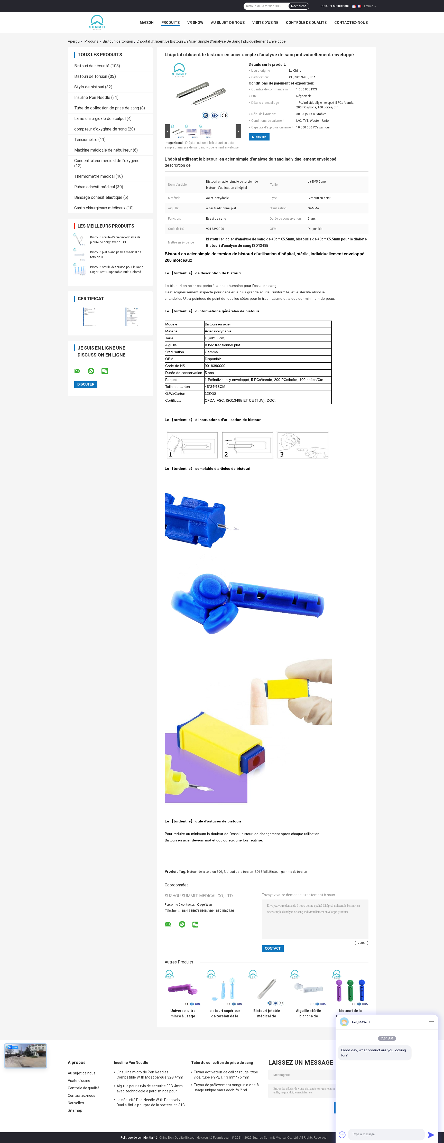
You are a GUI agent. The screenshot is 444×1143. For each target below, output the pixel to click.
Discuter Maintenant (335, 6)
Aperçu (74, 41)
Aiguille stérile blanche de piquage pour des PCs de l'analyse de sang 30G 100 (308, 1013)
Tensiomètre (85, 139)
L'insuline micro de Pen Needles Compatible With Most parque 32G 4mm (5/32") (150, 1075)
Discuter (259, 137)
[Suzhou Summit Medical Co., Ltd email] (80, 371)
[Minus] (431, 1022)
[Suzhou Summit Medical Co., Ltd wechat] (107, 371)
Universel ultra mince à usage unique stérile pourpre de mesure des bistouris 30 (183, 1013)
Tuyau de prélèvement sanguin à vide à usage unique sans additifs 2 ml (226, 1087)
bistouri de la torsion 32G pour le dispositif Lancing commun (350, 1013)
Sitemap (75, 1110)
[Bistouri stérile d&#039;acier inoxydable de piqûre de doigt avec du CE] (79, 239)
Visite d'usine (265, 23)
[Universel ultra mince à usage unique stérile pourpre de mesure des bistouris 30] (183, 988)
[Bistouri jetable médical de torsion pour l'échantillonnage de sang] (266, 988)
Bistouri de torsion (118, 41)
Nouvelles (76, 1103)
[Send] (431, 1134)
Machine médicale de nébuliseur (103, 150)
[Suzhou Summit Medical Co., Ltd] (96, 22)
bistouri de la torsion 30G (204, 872)
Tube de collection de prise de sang (106, 108)
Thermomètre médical (94, 176)
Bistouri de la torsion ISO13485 (246, 872)
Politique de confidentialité (139, 1137)
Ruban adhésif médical (94, 186)
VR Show (195, 23)
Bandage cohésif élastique (98, 197)
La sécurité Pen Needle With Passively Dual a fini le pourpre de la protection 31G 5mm (151, 1103)
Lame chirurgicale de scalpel (100, 118)
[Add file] (342, 1134)
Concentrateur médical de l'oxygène (107, 160)
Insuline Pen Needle (92, 97)
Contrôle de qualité (306, 23)
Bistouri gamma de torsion (288, 872)
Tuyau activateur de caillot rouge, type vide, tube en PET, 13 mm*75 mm (226, 1074)
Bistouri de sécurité (91, 65)
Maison (147, 23)
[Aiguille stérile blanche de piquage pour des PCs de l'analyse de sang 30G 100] (308, 988)
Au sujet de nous (228, 23)
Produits (170, 23)
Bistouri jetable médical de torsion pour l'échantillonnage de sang (266, 1013)
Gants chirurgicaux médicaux (99, 207)
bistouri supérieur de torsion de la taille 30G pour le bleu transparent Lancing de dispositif (224, 1013)
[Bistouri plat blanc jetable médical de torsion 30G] (79, 254)
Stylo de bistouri (89, 87)
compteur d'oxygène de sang (100, 129)
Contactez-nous (351, 23)
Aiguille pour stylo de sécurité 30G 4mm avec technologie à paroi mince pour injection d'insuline (150, 1089)
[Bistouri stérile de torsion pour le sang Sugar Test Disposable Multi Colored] (79, 269)
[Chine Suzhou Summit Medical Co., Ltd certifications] (89, 316)
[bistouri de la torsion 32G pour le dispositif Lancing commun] (350, 988)
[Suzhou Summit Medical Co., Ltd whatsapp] (94, 371)
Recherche (299, 6)
